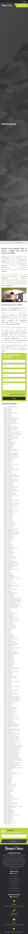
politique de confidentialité (17, 394)
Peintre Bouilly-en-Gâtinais (11, 454)
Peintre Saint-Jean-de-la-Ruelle (12, 750)
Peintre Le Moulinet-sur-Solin (11, 620)
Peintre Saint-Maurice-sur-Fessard (13, 760)
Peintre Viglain (7, 809)
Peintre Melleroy (8, 646)
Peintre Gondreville (9, 575)
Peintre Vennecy (8, 805)
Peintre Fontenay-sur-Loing (11, 563)
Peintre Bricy (7, 465)
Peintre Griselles (8, 579)
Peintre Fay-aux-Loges (9, 556)
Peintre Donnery (8, 539)
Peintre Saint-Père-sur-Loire (11, 764)
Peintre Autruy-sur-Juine (10, 420)
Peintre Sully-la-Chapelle (10, 784)
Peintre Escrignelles (9, 553)
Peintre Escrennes (8, 551)
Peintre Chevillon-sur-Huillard (11, 500)
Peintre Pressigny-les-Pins (10, 716)
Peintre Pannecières (9, 703)
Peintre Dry (7, 543)
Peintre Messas (8, 650)
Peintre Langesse (8, 615)
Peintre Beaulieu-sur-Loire (11, 437)
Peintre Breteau (8, 462)
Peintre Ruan (7, 727)
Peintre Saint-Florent (9, 741)
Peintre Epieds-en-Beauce (10, 548)
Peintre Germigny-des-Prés (11, 569)
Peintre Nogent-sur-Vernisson (11, 681)
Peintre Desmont (8, 536)
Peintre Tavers (7, 787)
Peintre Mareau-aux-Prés (10, 643)
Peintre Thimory (8, 790)
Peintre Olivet (7, 685)
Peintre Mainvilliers (9, 635)
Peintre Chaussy (8, 497)
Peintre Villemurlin (9, 814)
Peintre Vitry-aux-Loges (10, 821)
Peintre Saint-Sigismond (10, 766)
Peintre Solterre (8, 781)
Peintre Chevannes (9, 499)
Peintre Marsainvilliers (10, 645)
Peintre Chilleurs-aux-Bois (10, 504)
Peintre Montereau (9, 664)
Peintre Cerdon (8, 473)
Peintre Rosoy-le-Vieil (9, 722)
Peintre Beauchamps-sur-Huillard (12, 434)
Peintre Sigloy (7, 779)
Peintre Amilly (7, 408)
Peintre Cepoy (7, 470)
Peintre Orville (7, 691)
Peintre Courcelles (8, 521)
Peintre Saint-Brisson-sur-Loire (12, 734)
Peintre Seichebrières (9, 774)
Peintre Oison (7, 684)
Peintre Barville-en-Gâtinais (11, 427)
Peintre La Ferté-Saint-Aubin (11, 604)
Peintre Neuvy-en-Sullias (10, 678)
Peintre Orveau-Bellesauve (11, 690)
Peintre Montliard (8, 666)
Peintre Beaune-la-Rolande (11, 438)
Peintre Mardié (8, 640)
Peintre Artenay (8, 412)
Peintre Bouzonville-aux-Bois (11, 457)
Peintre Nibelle (8, 680)
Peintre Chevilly (8, 502)
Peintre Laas (7, 609)
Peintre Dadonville (8, 530)
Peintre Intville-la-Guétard (10, 589)
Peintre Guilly (7, 581)
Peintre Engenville (8, 546)
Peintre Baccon (8, 425)
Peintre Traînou (8, 797)
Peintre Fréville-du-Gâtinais (11, 565)
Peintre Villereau (8, 816)
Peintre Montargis (8, 658)
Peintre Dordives (8, 540)
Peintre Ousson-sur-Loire (10, 693)
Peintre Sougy (7, 782)
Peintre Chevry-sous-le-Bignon (12, 503)
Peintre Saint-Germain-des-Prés (12, 742)
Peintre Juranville (8, 595)
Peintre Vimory (7, 820)
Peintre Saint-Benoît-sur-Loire (11, 732)
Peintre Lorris (7, 631)
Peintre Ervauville (8, 550)
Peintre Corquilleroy (9, 514)
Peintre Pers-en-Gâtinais (10, 707)
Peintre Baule (7, 430)
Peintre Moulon (8, 670)
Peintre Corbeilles (8, 513)
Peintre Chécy (7, 498)
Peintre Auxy (7, 424)
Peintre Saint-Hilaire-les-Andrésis (12, 745)
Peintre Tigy (7, 794)
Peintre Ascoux (8, 414)
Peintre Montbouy (8, 660)
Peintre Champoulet (9, 482)
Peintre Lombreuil (8, 629)
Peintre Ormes (7, 689)
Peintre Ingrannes (8, 586)
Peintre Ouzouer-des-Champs (11, 698)
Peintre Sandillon (8, 769)
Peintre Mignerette (9, 656)
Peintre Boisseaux (8, 445)
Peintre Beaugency (9, 435)
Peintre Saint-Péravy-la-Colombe (12, 762)
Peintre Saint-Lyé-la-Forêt (10, 755)
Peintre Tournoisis (8, 796)
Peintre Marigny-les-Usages (11, 644)
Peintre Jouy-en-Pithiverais (11, 593)
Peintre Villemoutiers (9, 812)
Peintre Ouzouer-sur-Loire (10, 700)
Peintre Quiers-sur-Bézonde (11, 719)
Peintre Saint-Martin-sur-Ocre (11, 757)
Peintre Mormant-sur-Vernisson (12, 668)
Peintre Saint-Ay (8, 731)
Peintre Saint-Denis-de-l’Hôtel (11, 736)
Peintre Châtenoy (8, 492)
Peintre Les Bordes (9, 623)
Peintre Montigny (8, 665)
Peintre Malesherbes (9, 636)
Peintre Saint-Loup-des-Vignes (12, 754)
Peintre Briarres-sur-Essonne (11, 464)
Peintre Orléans (8, 688)
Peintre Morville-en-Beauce (11, 669)
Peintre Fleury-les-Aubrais (10, 561)
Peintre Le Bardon (8, 616)
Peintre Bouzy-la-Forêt (9, 458)
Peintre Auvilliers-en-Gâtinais (11, 423)
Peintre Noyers (8, 683)
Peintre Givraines (8, 574)
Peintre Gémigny (8, 568)
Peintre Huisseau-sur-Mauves (11, 585)
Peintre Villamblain (9, 810)
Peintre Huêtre (7, 584)
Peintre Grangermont (9, 576)
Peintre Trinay (7, 801)
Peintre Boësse (8, 440)
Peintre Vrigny (7, 822)
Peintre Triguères (8, 800)
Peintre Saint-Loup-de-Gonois (11, 752)
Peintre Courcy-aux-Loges (10, 523)
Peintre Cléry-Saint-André (10, 506)
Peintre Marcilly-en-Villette (11, 639)
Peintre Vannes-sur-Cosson (11, 802)
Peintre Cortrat (8, 515)
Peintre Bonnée (8, 448)
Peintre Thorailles (8, 791)
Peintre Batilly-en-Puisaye (10, 429)
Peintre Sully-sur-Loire (9, 785)
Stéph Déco (8, 274)
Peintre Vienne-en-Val (9, 807)
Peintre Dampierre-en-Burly (11, 534)
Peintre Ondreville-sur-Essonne (12, 686)
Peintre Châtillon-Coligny (10, 493)
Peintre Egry (7, 545)
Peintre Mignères (8, 655)
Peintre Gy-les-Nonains (10, 583)
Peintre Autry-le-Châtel (10, 422)
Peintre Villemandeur (9, 811)
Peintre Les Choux (8, 624)
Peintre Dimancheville (9, 538)
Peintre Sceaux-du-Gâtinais (11, 772)
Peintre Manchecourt (9, 638)
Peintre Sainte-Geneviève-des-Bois (13, 767)
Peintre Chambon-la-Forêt (10, 480)
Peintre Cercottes (8, 472)
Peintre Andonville (8, 409)
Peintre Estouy (7, 554)
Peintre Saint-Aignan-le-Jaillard (12, 730)
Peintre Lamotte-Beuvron (10, 614)
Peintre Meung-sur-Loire (10, 651)
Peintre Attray (7, 415)
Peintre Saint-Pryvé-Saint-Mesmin (12, 765)
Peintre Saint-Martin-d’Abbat (11, 756)
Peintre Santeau (8, 770)
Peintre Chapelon (8, 485)
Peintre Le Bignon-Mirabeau (11, 618)
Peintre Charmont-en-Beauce (11, 487)
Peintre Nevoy (7, 679)
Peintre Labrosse (8, 610)
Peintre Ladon (7, 611)
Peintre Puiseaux (8, 717)
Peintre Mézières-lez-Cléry (11, 654)
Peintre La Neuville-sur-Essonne (12, 605)
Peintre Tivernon (8, 795)
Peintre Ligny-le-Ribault (10, 625)
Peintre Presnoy (8, 715)
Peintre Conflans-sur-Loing (11, 511)
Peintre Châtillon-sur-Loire (11, 495)
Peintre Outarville (8, 695)
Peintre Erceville (8, 549)
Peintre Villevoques (9, 817)
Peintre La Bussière (9, 596)
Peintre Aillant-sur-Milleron (11, 407)
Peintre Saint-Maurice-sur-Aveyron (13, 759)
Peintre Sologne (8, 780)
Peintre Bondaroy (8, 447)
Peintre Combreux (8, 510)
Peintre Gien (7, 571)
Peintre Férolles (8, 559)
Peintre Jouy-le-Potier (9, 594)
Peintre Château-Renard (10, 489)
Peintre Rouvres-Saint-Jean (11, 725)
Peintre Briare (7, 463)
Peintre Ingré (7, 588)
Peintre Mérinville (8, 649)
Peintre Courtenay (8, 526)
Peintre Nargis (7, 674)
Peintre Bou (7, 452)
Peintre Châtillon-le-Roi (10, 494)
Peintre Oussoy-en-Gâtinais (11, 694)
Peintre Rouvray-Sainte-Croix (11, 724)
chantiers (21, 274)
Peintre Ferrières (8, 560)
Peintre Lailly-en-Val (9, 613)
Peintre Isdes (7, 590)
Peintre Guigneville (9, 580)
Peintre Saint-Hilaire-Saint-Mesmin (13, 746)
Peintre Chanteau (8, 483)
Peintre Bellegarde (8, 439)
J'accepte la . (14, 394)
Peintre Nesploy (8, 675)
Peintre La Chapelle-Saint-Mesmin (13, 599)
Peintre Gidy (7, 570)
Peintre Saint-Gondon (9, 744)
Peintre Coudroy (8, 518)
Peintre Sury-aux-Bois (9, 786)
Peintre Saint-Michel (9, 761)
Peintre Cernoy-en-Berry (10, 474)
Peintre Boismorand (9, 444)
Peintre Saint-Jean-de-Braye (11, 749)
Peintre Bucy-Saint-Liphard (11, 469)
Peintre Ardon (7, 410)
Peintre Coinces (8, 508)
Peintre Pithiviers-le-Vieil (10, 711)
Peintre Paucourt (8, 706)
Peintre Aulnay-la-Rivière (10, 419)
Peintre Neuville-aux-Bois (10, 676)
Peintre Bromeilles (8, 467)
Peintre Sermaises (8, 777)
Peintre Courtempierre (10, 525)
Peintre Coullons (8, 519)
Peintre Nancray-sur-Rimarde (11, 671)
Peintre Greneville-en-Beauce (11, 578)
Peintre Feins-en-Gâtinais (10, 558)
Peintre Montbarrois (9, 659)
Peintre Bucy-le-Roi (9, 468)
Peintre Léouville (8, 621)
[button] (20, 5)
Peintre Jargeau (8, 591)
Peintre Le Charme (8, 619)
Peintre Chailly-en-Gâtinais (11, 477)
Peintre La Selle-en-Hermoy (11, 606)
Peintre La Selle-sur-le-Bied (11, 608)
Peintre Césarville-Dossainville (12, 475)
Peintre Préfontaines (9, 714)
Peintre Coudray (8, 516)
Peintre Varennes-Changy (10, 804)
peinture (15, 260)
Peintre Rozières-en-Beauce (11, 726)
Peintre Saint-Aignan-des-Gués (12, 729)
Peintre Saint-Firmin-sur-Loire (11, 740)
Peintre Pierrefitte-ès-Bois (10, 709)
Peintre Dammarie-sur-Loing (11, 533)
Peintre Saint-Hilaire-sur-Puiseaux (12, 747)
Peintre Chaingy (8, 478)
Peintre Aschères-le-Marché (11, 413)
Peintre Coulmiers (8, 520)
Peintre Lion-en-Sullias (10, 628)
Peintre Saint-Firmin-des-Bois (11, 739)
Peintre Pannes (8, 704)
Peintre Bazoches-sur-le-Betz (11, 433)
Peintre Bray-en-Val (9, 460)
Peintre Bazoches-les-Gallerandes (12, 432)
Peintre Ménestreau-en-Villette (12, 648)
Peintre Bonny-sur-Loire (10, 449)
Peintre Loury (7, 633)
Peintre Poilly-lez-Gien (9, 712)
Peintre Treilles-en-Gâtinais (11, 799)
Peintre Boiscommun (9, 443)
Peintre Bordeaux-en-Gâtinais (11, 450)
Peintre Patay (7, 705)
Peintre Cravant (8, 528)
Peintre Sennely (8, 776)
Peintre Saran (7, 771)
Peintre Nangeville (8, 673)
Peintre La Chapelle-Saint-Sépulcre (13, 600)
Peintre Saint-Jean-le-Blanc (11, 751)
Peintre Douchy (8, 541)
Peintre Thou (7, 792)
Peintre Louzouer (8, 634)
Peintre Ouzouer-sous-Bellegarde (12, 699)
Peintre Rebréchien (9, 721)
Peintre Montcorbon (9, 661)
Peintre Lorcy (7, 630)
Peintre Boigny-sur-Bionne (11, 442)
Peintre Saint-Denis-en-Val (11, 737)
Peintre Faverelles (8, 555)
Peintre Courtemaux (9, 524)
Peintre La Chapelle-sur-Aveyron (12, 601)
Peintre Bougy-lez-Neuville (11, 453)
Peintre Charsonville (9, 488)
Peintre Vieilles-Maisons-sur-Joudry (13, 806)
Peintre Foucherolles (9, 564)
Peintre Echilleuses (9, 544)
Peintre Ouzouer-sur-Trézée (11, 701)
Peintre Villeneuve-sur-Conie (11, 815)
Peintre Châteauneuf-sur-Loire (12, 490)
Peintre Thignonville (9, 789)
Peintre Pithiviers (8, 710)
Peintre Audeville (8, 417)
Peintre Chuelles (8, 505)
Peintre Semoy (7, 775)
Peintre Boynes (8, 459)
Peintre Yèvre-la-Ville (9, 824)
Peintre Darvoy (7, 535)
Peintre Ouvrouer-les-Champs (11, 696)
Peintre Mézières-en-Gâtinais (11, 653)
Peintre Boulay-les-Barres (10, 455)
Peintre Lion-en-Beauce (10, 626)
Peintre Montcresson (9, 663)
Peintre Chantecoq (8, 484)
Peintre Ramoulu (8, 720)
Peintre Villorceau (8, 819)
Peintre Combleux (8, 509)
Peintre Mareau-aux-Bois (10, 641)
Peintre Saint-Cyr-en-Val (10, 735)
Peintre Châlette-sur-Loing (11, 479)
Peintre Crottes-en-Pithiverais (11, 529)
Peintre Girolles (8, 573)
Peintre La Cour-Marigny (10, 603)
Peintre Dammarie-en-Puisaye (11, 531)
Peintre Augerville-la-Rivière (11, 418)
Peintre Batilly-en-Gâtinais (10, 428)
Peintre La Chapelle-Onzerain (11, 598)
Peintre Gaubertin (8, 566)
